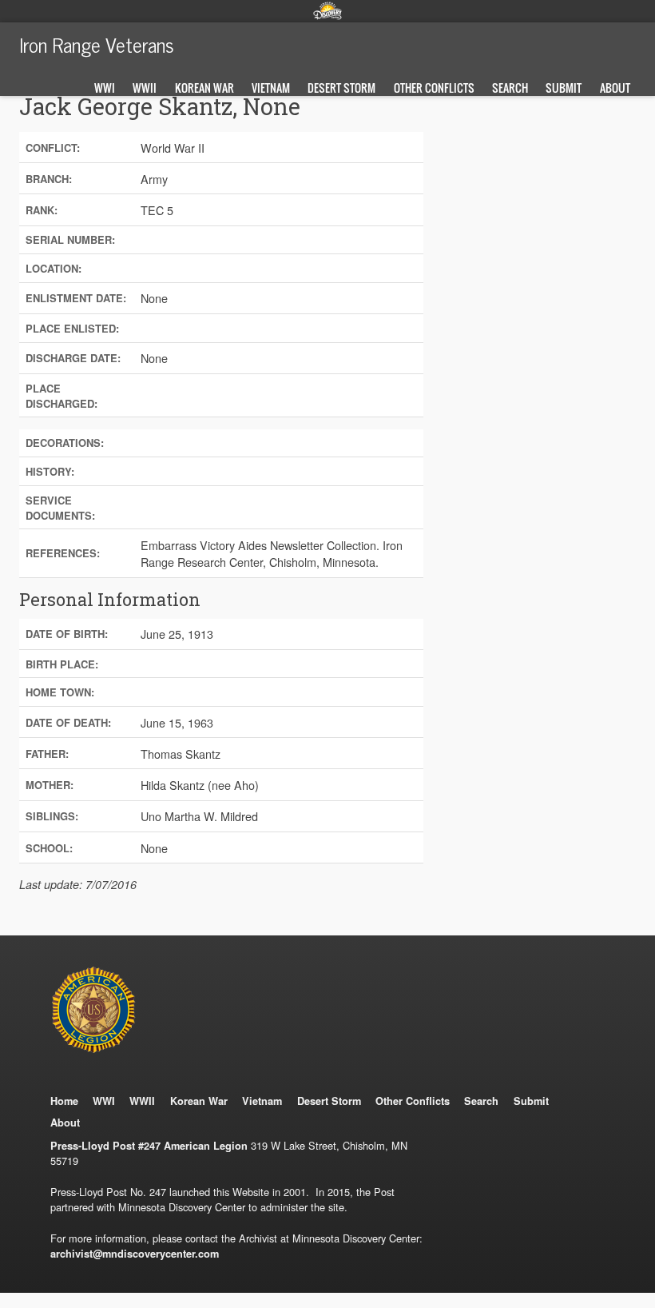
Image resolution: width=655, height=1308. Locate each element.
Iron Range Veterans (96, 44)
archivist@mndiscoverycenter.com (134, 1253)
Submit (564, 87)
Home (64, 1101)
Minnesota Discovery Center (327, 10)
